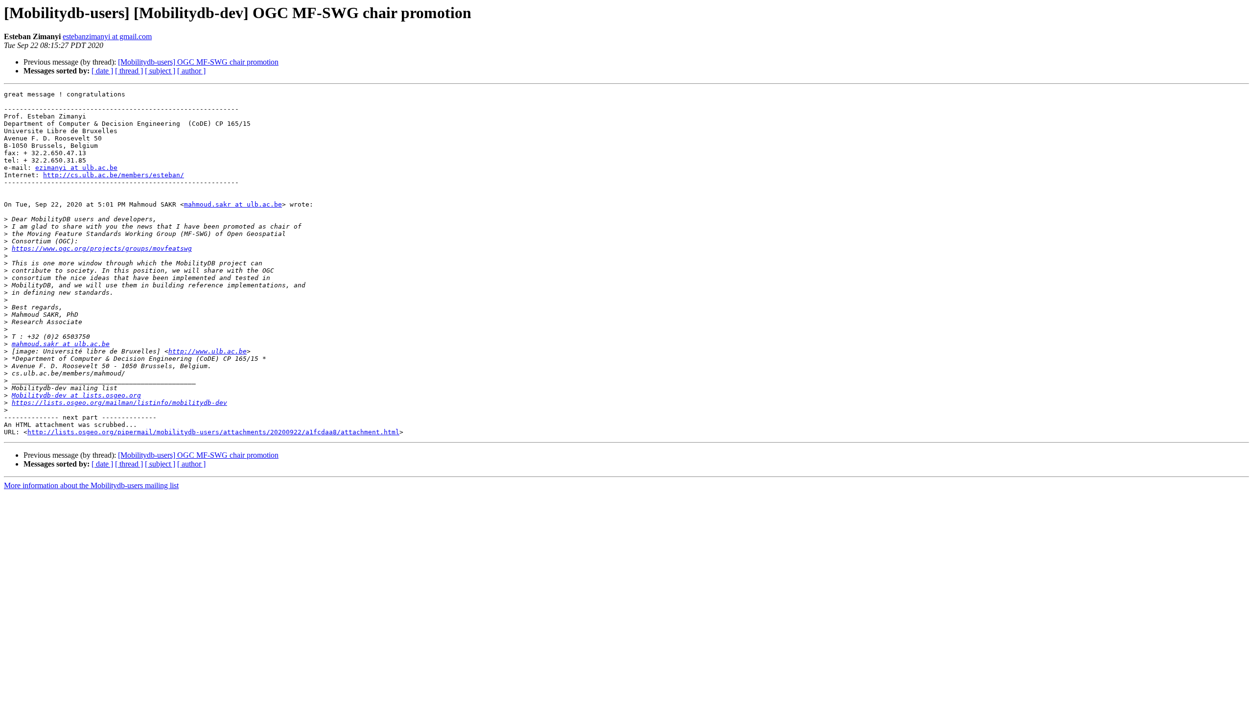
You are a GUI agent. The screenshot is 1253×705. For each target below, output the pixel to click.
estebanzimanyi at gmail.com (107, 36)
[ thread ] (129, 71)
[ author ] (191, 71)
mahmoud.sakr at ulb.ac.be (233, 204)
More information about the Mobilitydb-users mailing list (91, 485)
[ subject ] (160, 71)
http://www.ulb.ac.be (207, 351)
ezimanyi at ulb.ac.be (76, 167)
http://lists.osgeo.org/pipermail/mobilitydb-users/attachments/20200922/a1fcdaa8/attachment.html (213, 432)
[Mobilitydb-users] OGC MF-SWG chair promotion (198, 62)
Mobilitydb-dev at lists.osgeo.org (76, 395)
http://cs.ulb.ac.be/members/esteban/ (113, 175)
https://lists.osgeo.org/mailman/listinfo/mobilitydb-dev (119, 402)
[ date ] (102, 71)
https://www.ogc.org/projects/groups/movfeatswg (102, 248)
